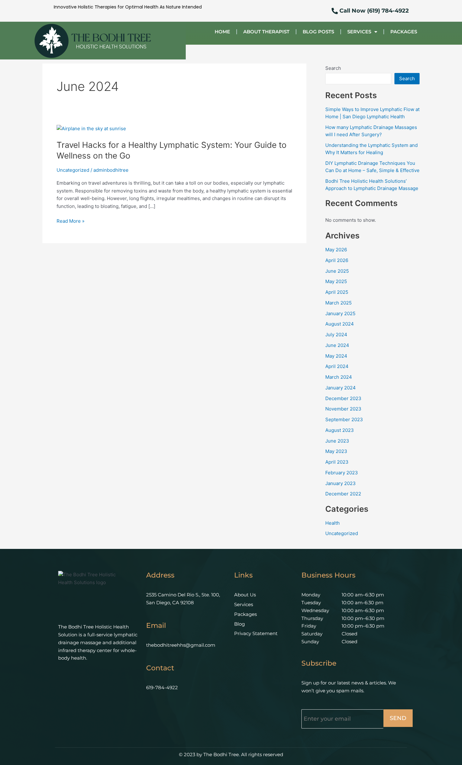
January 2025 (340, 313)
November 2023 (343, 409)
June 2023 (337, 441)
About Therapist (266, 32)
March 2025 (338, 303)
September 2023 (344, 419)
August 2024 (339, 324)
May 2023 (336, 451)
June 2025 (337, 271)
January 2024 (340, 388)
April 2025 (336, 292)
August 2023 (339, 430)
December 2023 (343, 398)
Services (359, 32)
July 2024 (336, 335)
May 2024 (336, 356)
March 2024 (338, 377)
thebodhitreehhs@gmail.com (180, 645)
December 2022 (343, 494)
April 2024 (337, 366)
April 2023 (337, 462)
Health (332, 523)
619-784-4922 (162, 687)
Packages (403, 32)
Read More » (71, 221)
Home (222, 32)
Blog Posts (318, 32)
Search (333, 68)
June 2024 (337, 345)
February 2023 (341, 473)
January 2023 (340, 483)
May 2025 (336, 281)
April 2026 (336, 260)
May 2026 (336, 250)
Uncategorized (73, 170)
